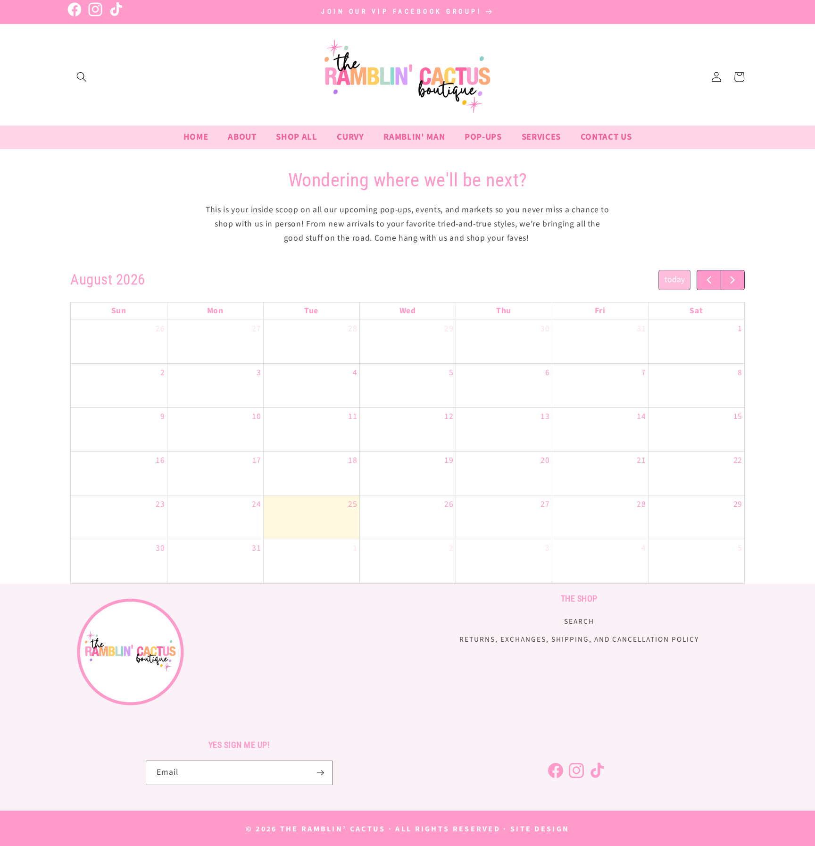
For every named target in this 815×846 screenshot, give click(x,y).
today (675, 279)
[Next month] (733, 280)
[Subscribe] (320, 773)
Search (579, 621)
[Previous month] (709, 280)
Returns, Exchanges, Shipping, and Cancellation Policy (579, 639)
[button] (81, 77)
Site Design (539, 829)
